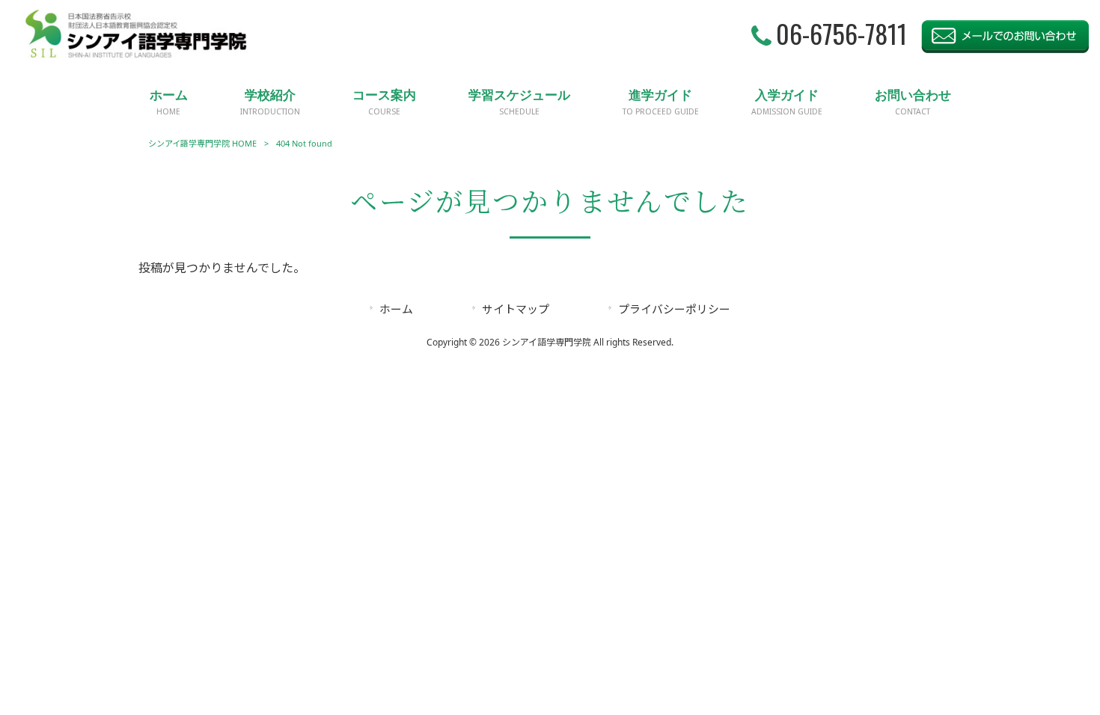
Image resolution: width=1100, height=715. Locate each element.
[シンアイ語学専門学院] (136, 55)
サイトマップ (515, 308)
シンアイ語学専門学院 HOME (202, 143)
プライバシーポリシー (674, 308)
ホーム (396, 308)
